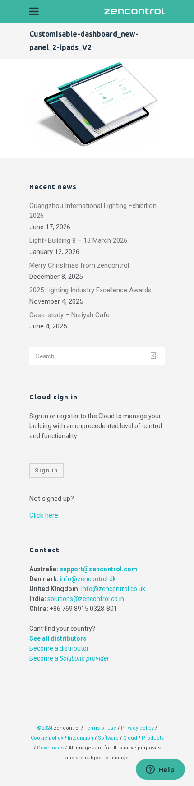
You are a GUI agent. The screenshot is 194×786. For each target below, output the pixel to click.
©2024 (44, 728)
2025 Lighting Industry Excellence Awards (90, 290)
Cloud (131, 738)
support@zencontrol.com (98, 569)
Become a (69, 658)
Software (108, 738)
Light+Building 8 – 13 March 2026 (78, 240)
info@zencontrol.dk (88, 579)
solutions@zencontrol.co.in (85, 598)
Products (153, 738)
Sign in (46, 470)
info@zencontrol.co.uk (113, 588)
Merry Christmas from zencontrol (79, 265)
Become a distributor (59, 648)
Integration (80, 738)
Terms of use (100, 728)
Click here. (44, 515)
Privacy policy (137, 728)
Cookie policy (47, 738)
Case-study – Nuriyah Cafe (69, 315)
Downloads (50, 748)
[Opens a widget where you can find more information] (160, 770)
